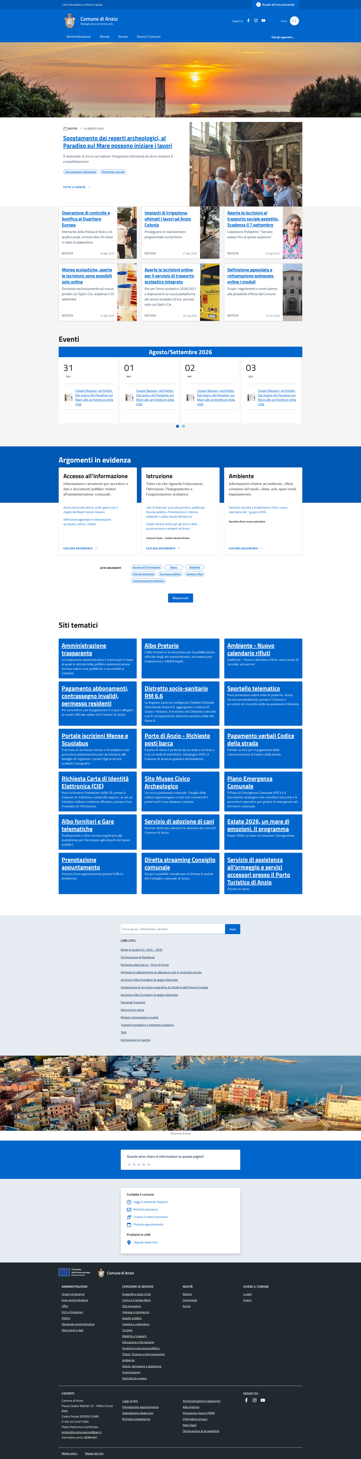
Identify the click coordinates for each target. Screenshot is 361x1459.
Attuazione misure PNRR (199, 1413)
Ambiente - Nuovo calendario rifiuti (263, 649)
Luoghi (247, 1294)
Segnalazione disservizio (137, 1413)
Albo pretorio (191, 1407)
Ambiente (128, 1360)
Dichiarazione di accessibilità (201, 1431)
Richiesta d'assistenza (136, 1419)
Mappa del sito (94, 1453)
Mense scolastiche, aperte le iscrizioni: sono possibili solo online (87, 275)
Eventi (247, 1300)
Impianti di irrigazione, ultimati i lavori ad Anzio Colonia (168, 218)
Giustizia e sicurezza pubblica (140, 1348)
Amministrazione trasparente (98, 649)
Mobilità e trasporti (134, 1336)
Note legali (189, 1425)
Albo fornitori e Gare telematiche (98, 824)
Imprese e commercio (135, 1312)
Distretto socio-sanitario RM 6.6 (181, 691)
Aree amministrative (75, 1300)
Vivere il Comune (149, 36)
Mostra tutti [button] (181, 598)
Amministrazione (79, 36)
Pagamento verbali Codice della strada (263, 739)
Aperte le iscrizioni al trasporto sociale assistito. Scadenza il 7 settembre (253, 218)
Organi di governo (73, 1294)
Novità (104, 36)
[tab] (177, 426)
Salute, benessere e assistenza (141, 1366)
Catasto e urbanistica (135, 1324)
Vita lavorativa (131, 1306)
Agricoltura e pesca (134, 1378)
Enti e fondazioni (72, 1312)
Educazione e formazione (138, 1342)
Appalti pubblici (132, 1318)
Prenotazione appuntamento (98, 863)
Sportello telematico (253, 688)
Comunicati (190, 1300)
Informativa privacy (195, 1419)
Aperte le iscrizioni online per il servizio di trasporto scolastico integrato (169, 275)
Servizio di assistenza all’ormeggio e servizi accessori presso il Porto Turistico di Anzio (263, 871)
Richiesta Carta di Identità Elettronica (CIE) (98, 782)
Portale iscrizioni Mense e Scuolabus (98, 739)
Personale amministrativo (78, 1324)
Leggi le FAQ (130, 1401)
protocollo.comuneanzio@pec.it (82, 1432)
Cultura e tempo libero (136, 1300)
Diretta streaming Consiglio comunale (181, 863)
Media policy (69, 1453)
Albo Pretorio (162, 645)
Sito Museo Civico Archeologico (181, 782)
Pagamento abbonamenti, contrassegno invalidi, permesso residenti (98, 695)
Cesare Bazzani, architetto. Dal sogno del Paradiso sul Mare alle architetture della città (94, 398)
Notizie (187, 1294)
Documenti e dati (72, 1330)
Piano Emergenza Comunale (263, 782)
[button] (294, 20)
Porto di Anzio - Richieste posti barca (181, 739)
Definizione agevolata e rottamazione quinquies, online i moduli (250, 275)
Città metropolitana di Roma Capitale (82, 5)
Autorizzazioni (131, 1372)
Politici (66, 1318)
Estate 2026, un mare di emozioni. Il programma (263, 824)
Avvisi (186, 1306)
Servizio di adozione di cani (179, 821)
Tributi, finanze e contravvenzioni (143, 1354)
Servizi (123, 36)
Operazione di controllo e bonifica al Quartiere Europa (86, 218)
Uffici (65, 1306)
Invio (233, 929)
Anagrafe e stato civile (136, 1294)
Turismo (127, 1330)
